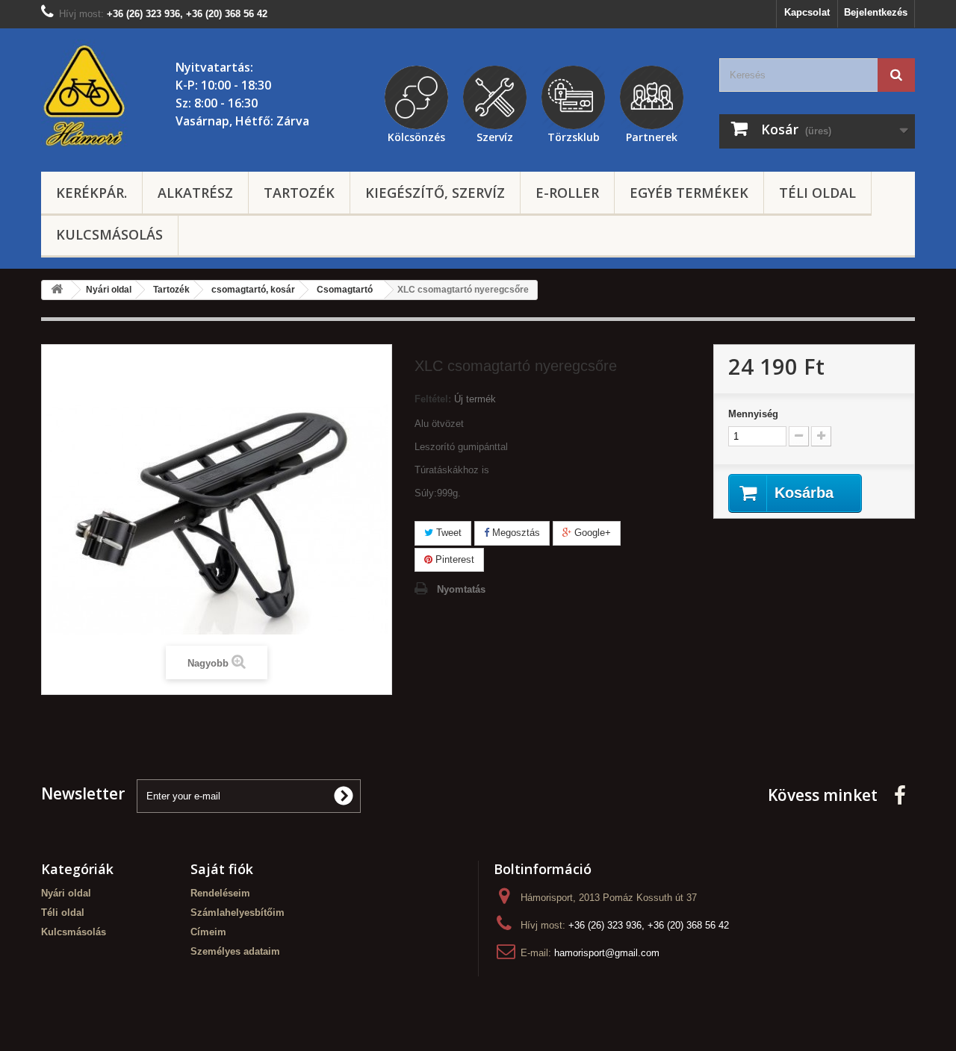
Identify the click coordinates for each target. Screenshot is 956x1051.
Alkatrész (195, 193)
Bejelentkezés (875, 12)
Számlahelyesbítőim (237, 912)
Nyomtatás (461, 589)
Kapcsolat (807, 12)
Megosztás (514, 532)
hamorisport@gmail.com (606, 952)
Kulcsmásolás (109, 234)
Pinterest (453, 559)
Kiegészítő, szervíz (435, 193)
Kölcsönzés (416, 135)
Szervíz (495, 135)
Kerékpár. (91, 193)
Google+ (591, 532)
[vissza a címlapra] (57, 290)
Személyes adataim (235, 951)
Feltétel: (433, 399)
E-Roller (567, 193)
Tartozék (299, 193)
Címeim (208, 932)
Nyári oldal (66, 893)
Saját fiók (221, 869)
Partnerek (651, 135)
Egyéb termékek (689, 193)
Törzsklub (573, 135)
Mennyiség (753, 414)
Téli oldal (817, 193)
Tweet (447, 532)
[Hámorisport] (86, 96)
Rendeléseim (220, 893)
